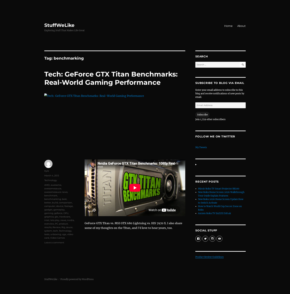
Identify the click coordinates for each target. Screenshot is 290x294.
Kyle (46, 170)
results (48, 227)
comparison (65, 202)
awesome (56, 185)
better (47, 202)
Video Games (57, 237)
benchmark (50, 195)
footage (68, 206)
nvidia (70, 220)
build (55, 202)
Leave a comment (54, 242)
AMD (47, 185)
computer (49, 206)
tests (46, 234)
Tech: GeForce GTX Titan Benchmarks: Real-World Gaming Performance (111, 78)
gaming (48, 213)
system (48, 230)
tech (55, 230)
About (241, 26)
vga (64, 234)
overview (49, 223)
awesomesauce (52, 188)
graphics (49, 216)
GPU (65, 213)
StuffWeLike (59, 25)
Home (228, 26)
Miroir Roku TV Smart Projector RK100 (218, 188)
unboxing (55, 234)
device (59, 206)
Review (56, 227)
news (63, 220)
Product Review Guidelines (209, 257)
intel (46, 220)
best (64, 199)
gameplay (59, 209)
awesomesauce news (55, 192)
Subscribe (202, 114)
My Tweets (201, 147)
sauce (69, 227)
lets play (54, 220)
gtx (56, 216)
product (63, 223)
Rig (63, 227)
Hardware (64, 216)
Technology (50, 180)
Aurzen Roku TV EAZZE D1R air (214, 213)
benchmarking (52, 199)
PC (56, 223)
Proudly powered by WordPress (77, 279)
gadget (48, 209)
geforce (58, 213)
